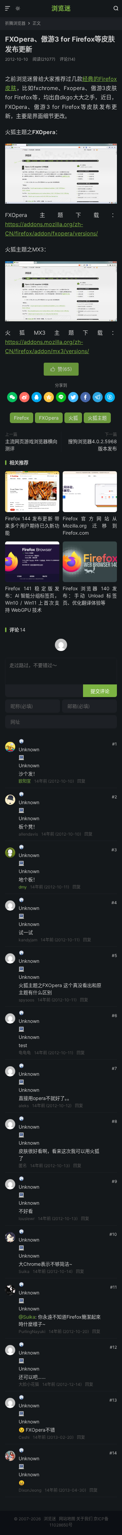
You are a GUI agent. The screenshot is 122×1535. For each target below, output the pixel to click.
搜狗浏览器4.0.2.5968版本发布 (92, 444)
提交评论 (99, 691)
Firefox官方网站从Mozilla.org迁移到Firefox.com (90, 526)
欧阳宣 (25, 781)
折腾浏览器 (15, 23)
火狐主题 (97, 418)
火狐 (73, 418)
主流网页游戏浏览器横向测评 (31, 444)
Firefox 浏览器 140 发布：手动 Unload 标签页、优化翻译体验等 (90, 595)
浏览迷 (61, 8)
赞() (61, 369)
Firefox (21, 418)
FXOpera (49, 418)
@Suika (27, 1317)
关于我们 (84, 1518)
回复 (81, 781)
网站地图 (67, 1518)
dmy (23, 886)
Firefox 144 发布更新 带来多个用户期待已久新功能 (32, 526)
